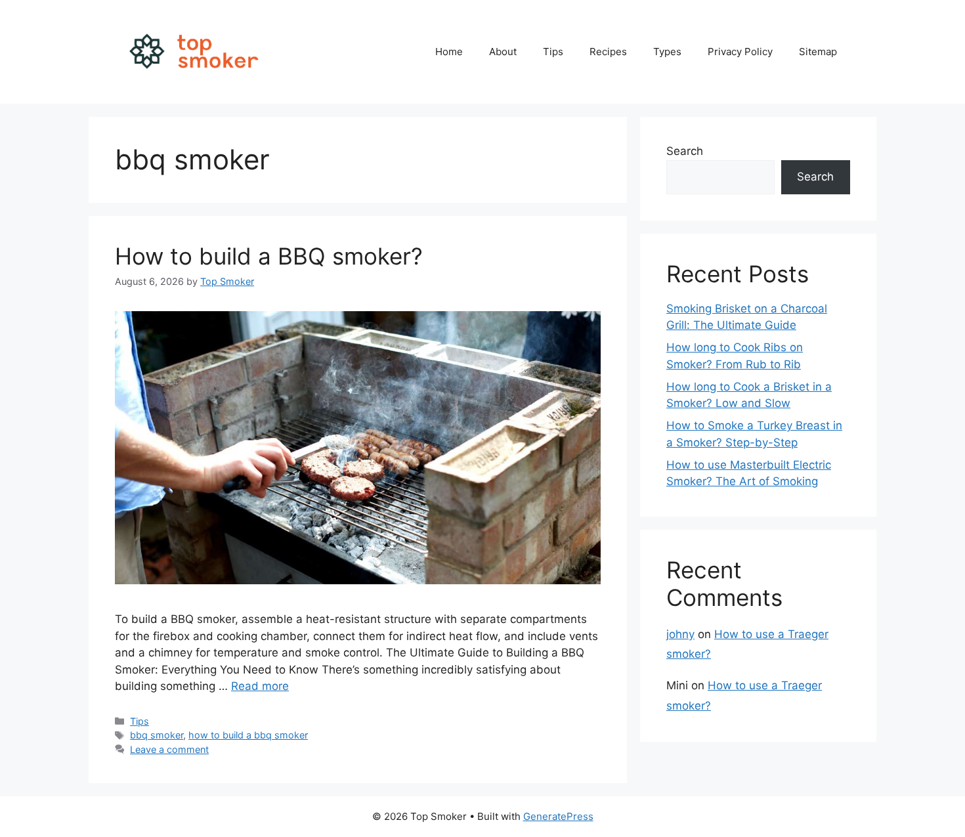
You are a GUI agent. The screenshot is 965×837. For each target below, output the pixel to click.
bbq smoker (156, 734)
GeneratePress (558, 816)
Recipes (608, 51)
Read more (260, 686)
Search (684, 151)
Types (667, 51)
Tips (553, 51)
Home (449, 51)
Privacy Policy (740, 51)
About (503, 51)
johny (680, 634)
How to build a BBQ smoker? (269, 256)
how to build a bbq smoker (248, 734)
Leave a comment (169, 749)
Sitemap (818, 51)
